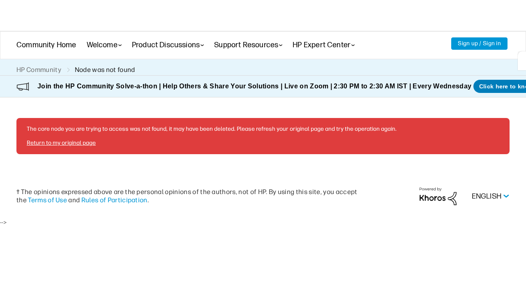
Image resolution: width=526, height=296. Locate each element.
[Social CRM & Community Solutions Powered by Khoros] (438, 195)
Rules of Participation (114, 200)
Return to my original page (61, 142)
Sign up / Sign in (479, 43)
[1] (522, 60)
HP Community (38, 70)
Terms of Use (47, 200)
